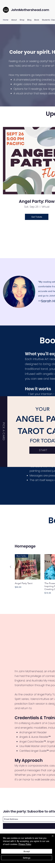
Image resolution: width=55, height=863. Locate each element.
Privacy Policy (24, 844)
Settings (26, 857)
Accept (26, 851)
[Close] (50, 837)
